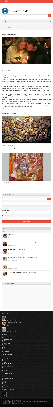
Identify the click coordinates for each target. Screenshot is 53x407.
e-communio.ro (8, 400)
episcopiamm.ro (7, 342)
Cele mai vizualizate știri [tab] (9, 231)
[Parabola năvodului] (5, 329)
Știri (8, 27)
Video (5, 367)
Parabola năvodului (11, 327)
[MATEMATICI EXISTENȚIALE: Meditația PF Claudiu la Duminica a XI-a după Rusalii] (5, 243)
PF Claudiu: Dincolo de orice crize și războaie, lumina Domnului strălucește (22, 272)
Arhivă (5, 360)
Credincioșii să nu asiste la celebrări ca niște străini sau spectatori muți (20, 316)
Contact (5, 370)
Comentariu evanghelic (8, 366)
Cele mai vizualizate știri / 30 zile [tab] (11, 229)
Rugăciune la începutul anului (9, 34)
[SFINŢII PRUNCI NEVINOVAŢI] (26, 129)
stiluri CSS (8, 403)
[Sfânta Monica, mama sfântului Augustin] (5, 324)
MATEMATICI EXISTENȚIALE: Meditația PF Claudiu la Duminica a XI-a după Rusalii (23, 242)
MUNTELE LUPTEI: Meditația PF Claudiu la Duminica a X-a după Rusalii (21, 249)
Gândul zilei (6, 362)
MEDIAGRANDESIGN (19, 403)
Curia (5, 369)
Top (4, 395)
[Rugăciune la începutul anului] (26, 50)
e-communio (4, 27)
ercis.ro (5, 350)
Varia (5, 381)
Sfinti (5, 382)
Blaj (4, 385)
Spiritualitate (6, 383)
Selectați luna (5, 210)
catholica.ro (6, 347)
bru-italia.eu (6, 344)
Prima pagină (6, 358)
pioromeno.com (7, 343)
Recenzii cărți (6, 365)
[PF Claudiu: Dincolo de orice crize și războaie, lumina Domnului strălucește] (5, 274)
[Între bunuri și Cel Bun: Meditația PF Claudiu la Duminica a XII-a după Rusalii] (5, 266)
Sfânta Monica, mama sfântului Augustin (14, 322)
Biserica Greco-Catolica (8, 378)
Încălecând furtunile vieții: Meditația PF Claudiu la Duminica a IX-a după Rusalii (23, 257)
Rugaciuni (6, 386)
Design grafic (5, 403)
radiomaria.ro (6, 351)
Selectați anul (5, 215)
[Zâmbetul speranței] (5, 236)
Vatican (5, 388)
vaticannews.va (7, 346)
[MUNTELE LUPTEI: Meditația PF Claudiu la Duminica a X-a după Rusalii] (5, 251)
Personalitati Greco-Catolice (9, 389)
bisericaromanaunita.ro (8, 337)
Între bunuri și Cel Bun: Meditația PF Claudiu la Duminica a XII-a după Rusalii (22, 265)
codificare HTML (13, 403)
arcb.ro (5, 348)
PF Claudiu (6, 379)
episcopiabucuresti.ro (8, 339)
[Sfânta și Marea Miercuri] (26, 166)
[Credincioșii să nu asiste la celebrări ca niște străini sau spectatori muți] (5, 318)
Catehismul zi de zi (7, 363)
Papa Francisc (6, 377)
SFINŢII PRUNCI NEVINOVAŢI (8, 148)
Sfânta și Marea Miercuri (7, 185)
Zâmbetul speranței (11, 234)
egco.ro (5, 340)
